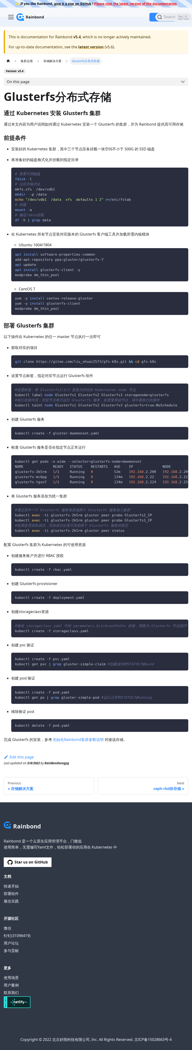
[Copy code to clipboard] (182, 173)
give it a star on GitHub (72, 3)
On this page (18, 81)
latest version (91, 46)
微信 (7, 928)
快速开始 (11, 886)
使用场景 (11, 977)
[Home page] (8, 61)
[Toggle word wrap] (174, 461)
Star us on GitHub (31, 862)
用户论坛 (11, 943)
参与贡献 (11, 950)
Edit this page (22, 757)
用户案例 (11, 985)
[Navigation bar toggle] (11, 17)
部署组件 (11, 893)
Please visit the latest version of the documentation (135, 3)
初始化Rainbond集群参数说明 (78, 739)
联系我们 (11, 992)
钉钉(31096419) (17, 935)
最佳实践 (11, 901)
